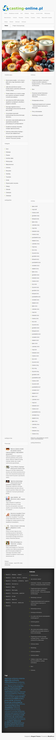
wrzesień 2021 (35, 299)
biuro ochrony (19, 682)
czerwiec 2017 (35, 399)
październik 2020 (36, 334)
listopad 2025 (35, 218)
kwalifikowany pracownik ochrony (14, 699)
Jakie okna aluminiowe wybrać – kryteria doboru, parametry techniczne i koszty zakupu (15, 88)
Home (5, 13)
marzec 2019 (35, 365)
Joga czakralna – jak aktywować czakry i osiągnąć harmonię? (15, 499)
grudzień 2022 (35, 275)
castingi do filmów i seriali (14, 684)
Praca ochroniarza (35, 625)
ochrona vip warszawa (14, 717)
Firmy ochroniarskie (37, 111)
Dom (21, 13)
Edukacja (27, 13)
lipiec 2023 (34, 271)
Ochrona (15, 17)
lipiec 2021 (34, 306)
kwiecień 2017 (35, 405)
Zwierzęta (17, 21)
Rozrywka (21, 17)
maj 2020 (34, 349)
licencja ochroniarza (13, 702)
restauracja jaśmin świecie (11, 718)
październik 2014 (36, 412)
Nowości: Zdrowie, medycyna (15, 602)
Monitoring (33, 647)
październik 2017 (36, 387)
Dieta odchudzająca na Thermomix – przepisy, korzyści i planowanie (14, 543)
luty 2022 (34, 284)
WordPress (51, 736)
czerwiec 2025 (35, 225)
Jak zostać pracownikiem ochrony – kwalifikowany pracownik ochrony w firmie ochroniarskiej (40, 631)
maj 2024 (34, 247)
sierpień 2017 (35, 393)
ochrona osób (18, 715)
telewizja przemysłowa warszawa (14, 724)
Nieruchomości (7, 17)
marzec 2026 (35, 212)
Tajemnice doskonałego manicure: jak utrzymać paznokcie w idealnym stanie (14, 483)
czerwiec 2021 (35, 309)
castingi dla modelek (18, 683)
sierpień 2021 (35, 303)
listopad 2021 (35, 293)
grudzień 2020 (35, 327)
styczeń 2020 (35, 362)
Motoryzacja (47, 13)
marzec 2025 (35, 234)
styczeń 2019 (35, 371)
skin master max (21, 718)
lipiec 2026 (34, 206)
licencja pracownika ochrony (15, 704)
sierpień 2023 (35, 268)
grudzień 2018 (35, 374)
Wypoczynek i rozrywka (47, 17)
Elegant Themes (36, 736)
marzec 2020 (35, 356)
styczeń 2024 (35, 253)
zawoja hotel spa (9, 726)
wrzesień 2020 (35, 337)
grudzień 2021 (35, 290)
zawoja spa (18, 726)
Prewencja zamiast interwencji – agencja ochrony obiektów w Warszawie (40, 94)
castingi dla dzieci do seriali (9, 683)
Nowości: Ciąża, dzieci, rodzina (16, 577)
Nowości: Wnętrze (11, 599)
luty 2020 (34, 359)
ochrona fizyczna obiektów (12, 707)
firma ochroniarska (15, 686)
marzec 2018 (35, 380)
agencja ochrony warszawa (12, 681)
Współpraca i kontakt (13, 13)
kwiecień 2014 (35, 430)
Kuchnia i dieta (39, 13)
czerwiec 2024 (35, 243)
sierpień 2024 (35, 240)
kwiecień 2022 (35, 278)
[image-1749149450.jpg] (28, 71)
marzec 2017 (35, 408)
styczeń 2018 (35, 384)
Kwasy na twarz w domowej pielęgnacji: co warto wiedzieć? (15, 527)
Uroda (38, 17)
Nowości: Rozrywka (11, 590)
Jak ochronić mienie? (36, 579)
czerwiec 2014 (35, 424)
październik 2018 (36, 377)
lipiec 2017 (34, 396)
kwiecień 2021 (35, 315)
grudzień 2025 (35, 215)
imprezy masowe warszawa (14, 694)
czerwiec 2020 (35, 346)
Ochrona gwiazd (35, 621)
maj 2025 (34, 228)
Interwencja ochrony (36, 608)
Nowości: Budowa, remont (14, 574)
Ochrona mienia (35, 644)
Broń (33, 89)
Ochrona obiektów (35, 651)
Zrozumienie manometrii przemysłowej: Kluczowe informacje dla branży (15, 115)
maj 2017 (34, 402)
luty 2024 (34, 250)
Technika (27, 17)
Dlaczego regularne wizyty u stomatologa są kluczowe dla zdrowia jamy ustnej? (15, 108)
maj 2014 (34, 427)
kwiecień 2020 (35, 352)
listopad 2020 (35, 331)
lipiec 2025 (34, 222)
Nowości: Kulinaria (12, 584)
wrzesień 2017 (35, 390)
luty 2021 (34, 321)
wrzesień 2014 (35, 415)
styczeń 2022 (35, 287)
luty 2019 (34, 368)
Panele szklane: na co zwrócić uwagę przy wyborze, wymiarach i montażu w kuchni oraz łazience (15, 95)
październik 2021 (36, 296)
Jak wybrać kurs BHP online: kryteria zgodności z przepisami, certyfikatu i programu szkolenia (15, 102)
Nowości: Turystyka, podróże (15, 593)
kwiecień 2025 (35, 231)
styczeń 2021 (35, 324)
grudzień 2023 (35, 256)
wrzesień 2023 (35, 265)
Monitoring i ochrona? (37, 115)
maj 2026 (34, 209)
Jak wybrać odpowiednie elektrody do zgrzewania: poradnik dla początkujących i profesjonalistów (15, 121)
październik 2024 (36, 237)
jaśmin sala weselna (17, 695)
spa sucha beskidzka (11, 719)
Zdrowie (11, 21)
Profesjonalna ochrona (37, 100)
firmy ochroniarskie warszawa (12, 691)
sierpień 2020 (35, 340)
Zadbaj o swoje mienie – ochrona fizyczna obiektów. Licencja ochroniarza (39, 661)
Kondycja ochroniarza (36, 612)
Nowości (8, 605)
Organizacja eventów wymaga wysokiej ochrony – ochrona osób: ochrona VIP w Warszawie (39, 638)
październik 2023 (36, 262)
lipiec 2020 (34, 343)
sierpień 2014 (35, 418)
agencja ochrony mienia (15, 678)
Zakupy (6, 21)
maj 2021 (34, 312)
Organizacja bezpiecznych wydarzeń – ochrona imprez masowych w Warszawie (41, 106)
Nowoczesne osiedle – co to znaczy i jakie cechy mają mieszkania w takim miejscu (15, 82)
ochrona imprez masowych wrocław (13, 710)
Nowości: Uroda (10, 596)
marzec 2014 (35, 433)
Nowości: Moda (10, 587)
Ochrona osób (34, 575)
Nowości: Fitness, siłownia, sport (17, 581)
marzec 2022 (35, 281)
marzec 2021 (35, 318)
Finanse (32, 13)
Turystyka (33, 17)
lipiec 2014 (34, 421)
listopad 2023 (35, 259)
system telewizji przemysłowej (13, 722)
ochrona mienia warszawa (14, 712)
